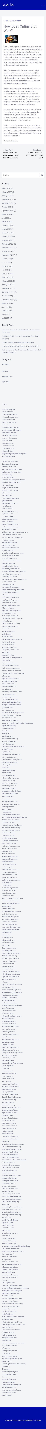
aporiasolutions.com (9, 1089)
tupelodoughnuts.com (9, 663)
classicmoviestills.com (10, 793)
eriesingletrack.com (8, 655)
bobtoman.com (7, 508)
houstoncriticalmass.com (11, 814)
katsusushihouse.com (9, 875)
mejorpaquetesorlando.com (11, 671)
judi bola (5, 371)
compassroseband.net (9, 1073)
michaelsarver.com (8, 694)
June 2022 (5, 310)
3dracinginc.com (7, 812)
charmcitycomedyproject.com (12, 898)
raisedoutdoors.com (9, 613)
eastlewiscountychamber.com (12, 825)
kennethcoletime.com (9, 922)
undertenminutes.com (9, 438)
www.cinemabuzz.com (10, 1233)
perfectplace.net (8, 744)
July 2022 (5, 307)
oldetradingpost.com (9, 558)
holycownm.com (7, 1013)
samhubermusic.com (9, 1392)
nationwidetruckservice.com (12, 1016)
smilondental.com (8, 684)
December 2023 (7, 244)
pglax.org (5, 982)
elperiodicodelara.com (9, 414)
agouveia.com (6, 1361)
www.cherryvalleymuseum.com (13, 553)
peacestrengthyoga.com (10, 1157)
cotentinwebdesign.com (10, 555)
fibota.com (5, 1280)
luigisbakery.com (7, 1222)
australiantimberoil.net (10, 566)
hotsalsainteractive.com (10, 427)
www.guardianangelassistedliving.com (15, 1288)
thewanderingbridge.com (10, 916)
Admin (19, 21)
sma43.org (5, 1204)
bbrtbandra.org (7, 495)
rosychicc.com (6, 773)
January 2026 (6, 196)
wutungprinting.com (9, 969)
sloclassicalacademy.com (11, 830)
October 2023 (7, 251)
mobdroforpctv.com (9, 786)
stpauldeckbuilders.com (10, 1178)
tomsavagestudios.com (10, 720)
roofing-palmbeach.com (10, 597)
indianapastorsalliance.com (11, 1050)
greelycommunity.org (9, 877)
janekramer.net (7, 932)
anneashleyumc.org (8, 1173)
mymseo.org (6, 1366)
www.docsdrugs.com (9, 1186)
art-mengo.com (7, 937)
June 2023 (5, 266)
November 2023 (7, 248)
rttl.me (4, 1377)
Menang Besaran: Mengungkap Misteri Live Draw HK (20, 346)
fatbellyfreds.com (8, 1272)
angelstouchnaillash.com (10, 678)
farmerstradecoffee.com (10, 1110)
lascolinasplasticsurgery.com (12, 1199)
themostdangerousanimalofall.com (14, 817)
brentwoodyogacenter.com (11, 1209)
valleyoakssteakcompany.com (12, 1052)
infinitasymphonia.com (10, 869)
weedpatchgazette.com (10, 650)
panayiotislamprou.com (10, 524)
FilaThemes (37, 1420)
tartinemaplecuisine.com (10, 929)
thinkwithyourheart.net (10, 616)
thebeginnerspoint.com (10, 801)
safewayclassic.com (9, 467)
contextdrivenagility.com (10, 903)
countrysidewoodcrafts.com (12, 469)
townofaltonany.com (9, 979)
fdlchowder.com (7, 1191)
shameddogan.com (8, 1102)
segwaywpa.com (7, 1092)
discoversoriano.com (9, 799)
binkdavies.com (7, 851)
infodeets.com (7, 425)
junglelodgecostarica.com (11, 953)
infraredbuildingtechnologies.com (13, 571)
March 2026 (6, 188)
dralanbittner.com (8, 644)
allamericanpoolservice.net (11, 715)
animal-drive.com (8, 1079)
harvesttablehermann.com (11, 574)
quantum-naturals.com (10, 1301)
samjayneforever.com (9, 1309)
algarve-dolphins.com (9, 961)
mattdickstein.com (8, 1120)
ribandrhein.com (7, 731)
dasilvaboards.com (8, 833)
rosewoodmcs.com (8, 1238)
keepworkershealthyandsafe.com (13, 480)
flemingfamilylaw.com (9, 1351)
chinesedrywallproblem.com (12, 992)
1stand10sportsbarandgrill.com (13, 673)
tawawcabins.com (8, 629)
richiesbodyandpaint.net (10, 417)
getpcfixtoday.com (8, 493)
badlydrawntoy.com (9, 1123)
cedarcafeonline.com (9, 433)
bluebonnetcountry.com (10, 498)
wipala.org (5, 767)
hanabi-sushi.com (8, 1225)
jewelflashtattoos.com (10, 490)
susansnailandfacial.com (10, 1139)
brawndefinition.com (9, 843)
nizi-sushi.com (7, 935)
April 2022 (5, 318)
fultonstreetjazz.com (9, 542)
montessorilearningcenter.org (12, 1303)
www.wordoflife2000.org (11, 623)
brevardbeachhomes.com (10, 587)
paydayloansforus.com (10, 461)
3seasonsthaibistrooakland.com (13, 746)
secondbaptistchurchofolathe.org (14, 1364)
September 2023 (8, 255)
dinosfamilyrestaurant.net (11, 569)
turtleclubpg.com (8, 1018)
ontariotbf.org (7, 474)
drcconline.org (7, 1037)
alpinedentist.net (8, 516)
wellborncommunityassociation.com (15, 532)
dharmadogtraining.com (10, 1371)
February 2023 (7, 281)
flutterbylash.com (8, 1332)
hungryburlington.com (9, 924)
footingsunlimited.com (10, 1181)
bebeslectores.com (8, 563)
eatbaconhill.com (8, 451)
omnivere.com (7, 440)
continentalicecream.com (11, 846)
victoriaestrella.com (9, 1024)
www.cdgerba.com (8, 1283)
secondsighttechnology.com (12, 691)
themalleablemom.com (10, 919)
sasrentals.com (7, 689)
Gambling (14, 141)
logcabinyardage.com (9, 1113)
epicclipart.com (7, 501)
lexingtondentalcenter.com (11, 705)
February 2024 (7, 236)
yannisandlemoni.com (9, 647)
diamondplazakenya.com (10, 1293)
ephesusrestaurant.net (10, 1267)
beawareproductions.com (11, 901)
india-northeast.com (9, 595)
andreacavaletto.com (9, 757)
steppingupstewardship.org (11, 1215)
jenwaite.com (6, 1340)
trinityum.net (6, 1259)
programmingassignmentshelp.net (14, 453)
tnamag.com (6, 1081)
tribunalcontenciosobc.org (11, 827)
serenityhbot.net (7, 1133)
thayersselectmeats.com (10, 1086)
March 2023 (6, 277)
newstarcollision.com (9, 686)
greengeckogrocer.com (10, 697)
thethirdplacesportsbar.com (11, 1264)
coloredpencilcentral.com (11, 605)
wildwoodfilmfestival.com (11, 535)
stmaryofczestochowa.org (11, 911)
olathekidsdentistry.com (10, 665)
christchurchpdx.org (8, 854)
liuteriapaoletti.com (9, 987)
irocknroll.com (7, 621)
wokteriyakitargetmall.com (11, 702)
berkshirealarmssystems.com (12, 639)
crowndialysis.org (8, 710)
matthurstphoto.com (9, 1311)
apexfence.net (7, 1395)
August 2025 (6, 214)
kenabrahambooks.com (10, 856)
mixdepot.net (6, 1235)
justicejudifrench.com (9, 914)
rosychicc (8, 4)
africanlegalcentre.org (9, 872)
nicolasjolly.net (7, 867)
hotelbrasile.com (8, 540)
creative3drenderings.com (11, 1107)
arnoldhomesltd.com (9, 603)
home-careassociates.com (11, 754)
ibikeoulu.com (6, 906)
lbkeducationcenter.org (10, 739)
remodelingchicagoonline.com (12, 1207)
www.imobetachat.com (10, 1118)
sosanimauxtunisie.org (9, 511)
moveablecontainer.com (10, 548)
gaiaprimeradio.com (8, 940)
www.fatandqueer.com (10, 1170)
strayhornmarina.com (9, 838)
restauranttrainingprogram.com (13, 712)
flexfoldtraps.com (8, 1162)
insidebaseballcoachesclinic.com (13, 1317)
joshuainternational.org (10, 1136)
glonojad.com (6, 885)
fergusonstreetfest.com (10, 1306)
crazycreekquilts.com (9, 848)
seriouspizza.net (7, 1071)
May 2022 (5, 314)
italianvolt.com (7, 637)
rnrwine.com (6, 1353)
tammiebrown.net (8, 943)
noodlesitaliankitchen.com (11, 482)
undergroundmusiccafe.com (11, 1390)
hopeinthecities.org (8, 780)
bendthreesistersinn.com (10, 995)
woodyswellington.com (10, 1269)
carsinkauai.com (7, 1319)
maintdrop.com (7, 506)
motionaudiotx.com (9, 1374)
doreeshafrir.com (8, 895)
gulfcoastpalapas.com (10, 1094)
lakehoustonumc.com (9, 1126)
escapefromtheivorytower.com (13, 589)
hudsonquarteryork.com (10, 1277)
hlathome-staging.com (10, 699)
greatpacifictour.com (9, 1021)
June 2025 (5, 218)
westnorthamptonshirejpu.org (12, 537)
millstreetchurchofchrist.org (12, 1322)
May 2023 (5, 270)
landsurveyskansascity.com (11, 1175)
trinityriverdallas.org (9, 741)
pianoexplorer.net (8, 1254)
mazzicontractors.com (10, 1262)
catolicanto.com (7, 736)
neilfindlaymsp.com (8, 1031)
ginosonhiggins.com (8, 966)
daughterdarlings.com (9, 422)
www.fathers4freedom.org (11, 1147)
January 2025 (6, 229)
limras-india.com (7, 412)
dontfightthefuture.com (10, 600)
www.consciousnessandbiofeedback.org (16, 1246)
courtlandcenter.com (9, 1029)
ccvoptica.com (7, 1217)
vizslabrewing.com (8, 642)
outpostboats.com (8, 775)
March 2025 (6, 222)
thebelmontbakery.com (10, 464)
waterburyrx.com (8, 1042)
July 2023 (5, 262)
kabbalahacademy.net (9, 681)
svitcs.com (5, 1068)
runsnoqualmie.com (9, 1183)
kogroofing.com (7, 514)
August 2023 (6, 259)
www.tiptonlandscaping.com (12, 1212)
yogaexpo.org (6, 752)
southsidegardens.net (9, 1256)
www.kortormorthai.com (10, 1167)
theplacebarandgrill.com (10, 1039)
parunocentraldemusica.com (12, 1285)
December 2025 (7, 199)
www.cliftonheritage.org (10, 1201)
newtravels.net (7, 459)
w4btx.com (6, 676)
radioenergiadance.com (10, 519)
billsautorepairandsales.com (12, 1298)
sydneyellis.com (7, 707)
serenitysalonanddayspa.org (11, 430)
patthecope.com (7, 1065)
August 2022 (6, 303)
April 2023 (5, 273)
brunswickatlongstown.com (11, 927)
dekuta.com (6, 1230)
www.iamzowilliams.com (10, 1249)
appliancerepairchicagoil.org (11, 472)
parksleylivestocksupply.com (12, 759)
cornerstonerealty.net (9, 1243)
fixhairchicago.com (8, 1058)
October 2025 (7, 207)
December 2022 (7, 288)
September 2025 (8, 210)
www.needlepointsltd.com (11, 1194)
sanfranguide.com (8, 807)
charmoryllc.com (7, 809)
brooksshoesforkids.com (10, 1084)
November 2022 (7, 292)
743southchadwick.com (10, 592)
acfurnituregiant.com (9, 435)
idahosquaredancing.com (10, 626)
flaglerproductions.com (10, 841)
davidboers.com (7, 1115)
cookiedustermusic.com (10, 1003)
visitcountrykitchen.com (10, 958)
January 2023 (6, 285)
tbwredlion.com (7, 1296)
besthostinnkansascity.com (11, 1385)
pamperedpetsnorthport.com (12, 657)
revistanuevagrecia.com (10, 888)
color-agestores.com (9, 765)
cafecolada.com (7, 796)
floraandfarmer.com (9, 582)
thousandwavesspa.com (10, 1026)
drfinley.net (6, 1348)
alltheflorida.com (8, 1314)
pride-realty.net (7, 1327)
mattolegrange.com (9, 950)
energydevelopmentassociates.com (14, 579)
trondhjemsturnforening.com (12, 1290)
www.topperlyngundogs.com (12, 1149)
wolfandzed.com (8, 1228)
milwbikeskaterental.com (11, 974)
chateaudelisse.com (9, 529)
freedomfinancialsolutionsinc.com (14, 1160)
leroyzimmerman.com (9, 1345)
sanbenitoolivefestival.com (11, 791)
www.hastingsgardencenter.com (13, 1251)
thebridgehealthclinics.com (11, 1097)
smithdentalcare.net (9, 1387)
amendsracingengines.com (11, 1165)
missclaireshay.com (8, 409)
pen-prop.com (6, 1141)
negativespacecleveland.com (12, 984)
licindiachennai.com (8, 419)
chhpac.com (6, 1369)
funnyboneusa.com (8, 1000)
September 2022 (8, 299)
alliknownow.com (8, 822)
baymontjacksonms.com (10, 977)
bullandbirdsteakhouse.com (11, 1196)
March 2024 (6, 233)
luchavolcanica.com (9, 1011)
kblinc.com (5, 652)
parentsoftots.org (8, 1105)
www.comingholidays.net (10, 804)
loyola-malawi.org (8, 770)
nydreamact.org (7, 485)
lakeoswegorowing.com (10, 1356)
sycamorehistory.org (9, 1241)
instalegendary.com (8, 477)
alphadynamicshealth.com (11, 1330)
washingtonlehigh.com (10, 1220)
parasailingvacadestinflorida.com (13, 1324)
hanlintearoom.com (9, 1335)
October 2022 (7, 296)
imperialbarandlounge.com (11, 610)
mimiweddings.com (8, 1382)
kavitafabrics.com (8, 1008)
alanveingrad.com (8, 963)
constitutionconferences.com (12, 1063)
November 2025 (7, 203)
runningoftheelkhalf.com (10, 1152)
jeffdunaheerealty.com (10, 1154)
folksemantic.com (8, 631)
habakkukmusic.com (9, 1128)
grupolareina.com (8, 550)
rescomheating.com (9, 1379)
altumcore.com (7, 1076)
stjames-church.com (9, 890)
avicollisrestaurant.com (10, 1034)
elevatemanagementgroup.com (13, 1343)
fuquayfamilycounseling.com (12, 1358)
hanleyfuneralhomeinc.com (11, 668)
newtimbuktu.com (8, 446)
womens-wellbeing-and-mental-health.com (17, 723)
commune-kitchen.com (10, 859)
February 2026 (7, 192)
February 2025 (7, 225)
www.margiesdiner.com (10, 1188)
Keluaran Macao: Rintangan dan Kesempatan (18, 342)
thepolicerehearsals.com (10, 820)
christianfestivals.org (9, 956)
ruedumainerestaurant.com (11, 880)
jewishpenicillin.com (9, 718)
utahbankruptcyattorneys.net (12, 618)
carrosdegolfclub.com (9, 576)
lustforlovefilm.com (9, 864)
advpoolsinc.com (8, 1045)
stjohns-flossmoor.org (9, 997)
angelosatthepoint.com (10, 1047)
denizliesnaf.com (8, 1060)
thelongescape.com (9, 948)
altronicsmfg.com (8, 448)
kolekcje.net (6, 733)
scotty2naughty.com (9, 893)
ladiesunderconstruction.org (12, 561)
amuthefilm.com (7, 861)
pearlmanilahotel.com (9, 503)
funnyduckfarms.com (9, 1337)
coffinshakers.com (8, 909)
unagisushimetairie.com (10, 487)
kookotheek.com (7, 521)
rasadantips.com (7, 443)
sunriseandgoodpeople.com (11, 990)
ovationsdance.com (9, 728)
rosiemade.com (7, 660)
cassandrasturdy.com (9, 788)
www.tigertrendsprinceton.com (13, 1144)
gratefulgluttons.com (9, 783)
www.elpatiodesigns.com (10, 1275)
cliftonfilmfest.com (9, 608)
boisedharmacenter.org (10, 762)
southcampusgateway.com (11, 527)
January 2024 (6, 240)
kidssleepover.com (8, 456)
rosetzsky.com (7, 882)
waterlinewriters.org (9, 1099)
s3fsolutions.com (8, 584)
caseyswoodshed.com (9, 1055)
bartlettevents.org (8, 545)
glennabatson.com (8, 835)
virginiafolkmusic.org (9, 725)
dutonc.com (6, 945)
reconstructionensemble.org (12, 1005)
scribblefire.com (7, 749)
